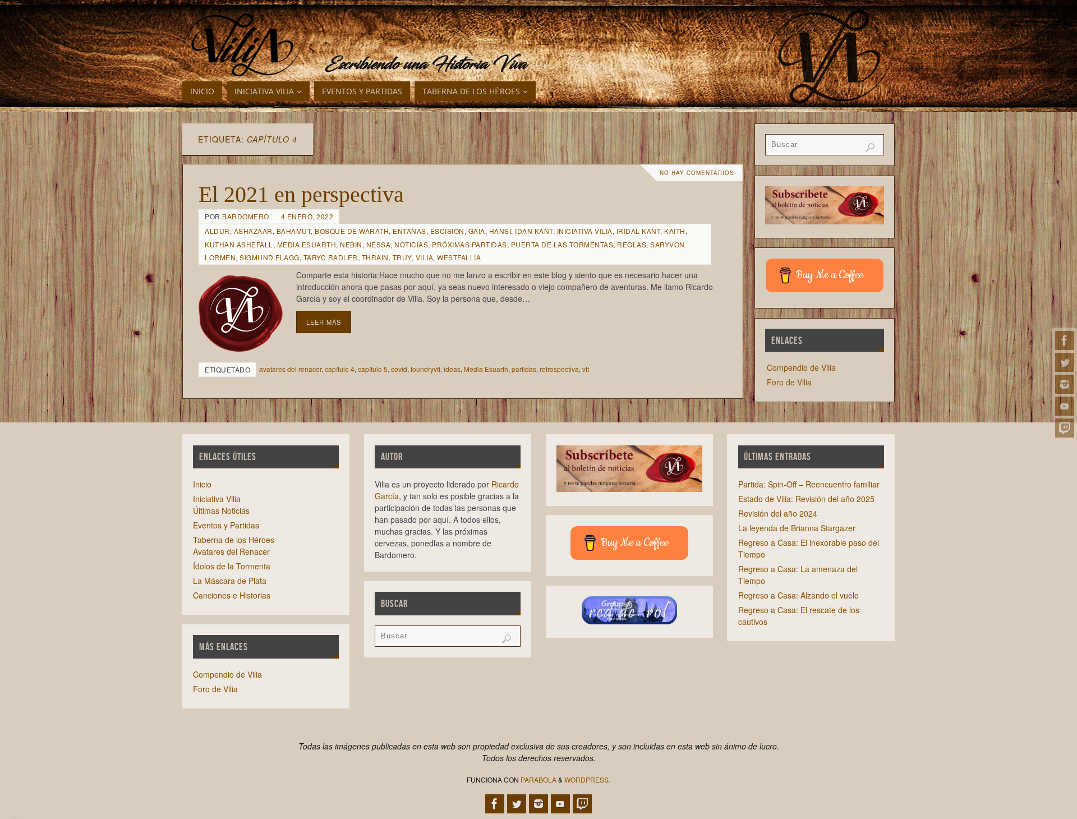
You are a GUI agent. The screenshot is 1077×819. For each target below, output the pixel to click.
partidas (524, 369)
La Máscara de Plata (229, 580)
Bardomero (245, 216)
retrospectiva (559, 369)
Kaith (674, 231)
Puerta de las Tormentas (562, 244)
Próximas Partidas (469, 244)
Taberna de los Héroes (233, 539)
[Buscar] (870, 147)
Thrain (375, 257)
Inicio (202, 484)
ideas (452, 369)
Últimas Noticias (221, 510)
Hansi (500, 231)
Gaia (476, 231)
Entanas (409, 231)
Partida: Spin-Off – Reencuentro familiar (809, 484)
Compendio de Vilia (801, 367)
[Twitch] (1064, 428)
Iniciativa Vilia (585, 231)
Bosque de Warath (352, 231)
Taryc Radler (330, 257)
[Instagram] (1064, 384)
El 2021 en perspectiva (301, 194)
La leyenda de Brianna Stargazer (796, 527)
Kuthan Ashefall (239, 244)
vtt (585, 369)
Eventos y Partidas (226, 525)
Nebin (351, 244)
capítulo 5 (373, 369)
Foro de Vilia (789, 382)
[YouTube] (1064, 406)
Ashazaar (253, 231)
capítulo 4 (340, 369)
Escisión (447, 231)
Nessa (378, 244)
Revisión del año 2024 (777, 513)
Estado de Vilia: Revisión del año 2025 (806, 498)
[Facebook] (1064, 340)
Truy (402, 257)
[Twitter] (1064, 362)
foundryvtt (425, 369)
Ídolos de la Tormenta (231, 566)
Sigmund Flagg (270, 257)
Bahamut (294, 231)
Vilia (425, 257)
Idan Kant (534, 231)
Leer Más (323, 322)
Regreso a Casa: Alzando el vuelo (798, 595)
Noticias (411, 244)
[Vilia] (242, 44)
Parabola (538, 779)
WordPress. (587, 779)
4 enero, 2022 (307, 216)
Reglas (631, 244)
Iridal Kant (638, 231)
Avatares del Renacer (231, 551)
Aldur (217, 231)
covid (399, 369)
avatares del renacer (290, 369)
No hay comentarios (697, 173)
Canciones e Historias (231, 595)
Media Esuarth (307, 244)
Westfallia (459, 257)
